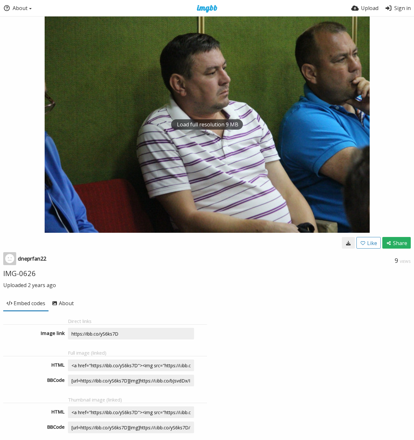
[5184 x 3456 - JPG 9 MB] (348, 243)
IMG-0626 (19, 273)
